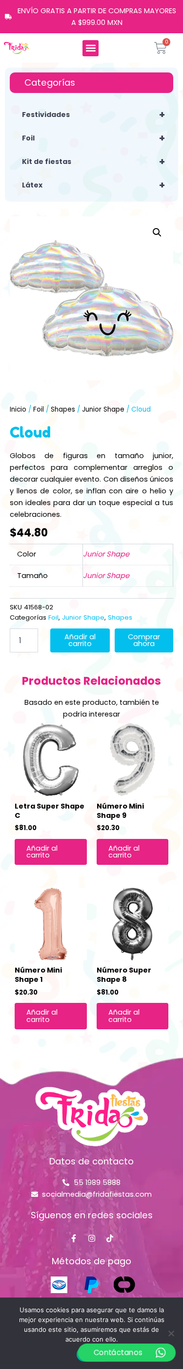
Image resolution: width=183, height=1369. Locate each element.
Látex (93, 185)
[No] (171, 1333)
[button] (90, 48)
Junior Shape (103, 409)
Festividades (93, 114)
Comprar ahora (144, 640)
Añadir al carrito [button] (42, 851)
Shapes (63, 409)
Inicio (18, 409)
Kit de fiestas (93, 161)
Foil (93, 138)
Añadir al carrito (80, 640)
